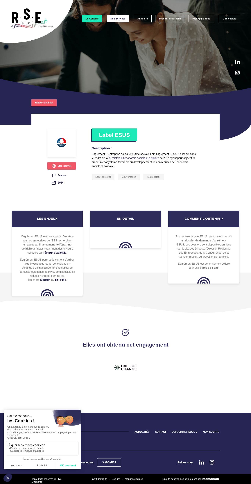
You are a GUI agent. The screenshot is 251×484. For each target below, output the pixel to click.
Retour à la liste (44, 102)
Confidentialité (99, 479)
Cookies (116, 479)
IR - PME (60, 279)
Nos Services (117, 18)
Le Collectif (92, 18)
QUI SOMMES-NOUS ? (184, 432)
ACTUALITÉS (142, 432)
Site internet (64, 165)
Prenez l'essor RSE (170, 18)
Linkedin (237, 62)
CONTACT (160, 432)
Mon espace (229, 18)
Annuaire (142, 18)
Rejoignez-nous (201, 18)
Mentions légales (134, 479)
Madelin (45, 279)
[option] (125, 367)
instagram (237, 73)
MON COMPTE (211, 432)
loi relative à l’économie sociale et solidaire (133, 157)
